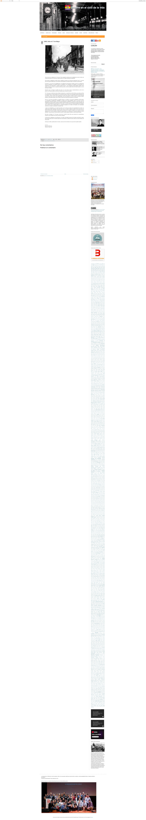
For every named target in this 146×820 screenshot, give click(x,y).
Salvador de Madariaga (101, 669)
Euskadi (101, 418)
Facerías (103, 419)
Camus (98, 350)
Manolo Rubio (94, 561)
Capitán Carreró (93, 351)
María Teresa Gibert (100, 584)
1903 (97, 264)
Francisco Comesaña (97, 435)
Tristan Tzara (100, 690)
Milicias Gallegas (95, 604)
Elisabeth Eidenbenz (94, 406)
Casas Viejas (100, 364)
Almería (92, 289)
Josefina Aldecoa (98, 515)
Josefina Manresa (93, 517)
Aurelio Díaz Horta (93, 323)
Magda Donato (100, 559)
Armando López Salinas (101, 317)
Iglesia (94, 470)
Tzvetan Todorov (93, 691)
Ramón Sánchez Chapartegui (95, 650)
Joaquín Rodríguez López (94, 488)
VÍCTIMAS (59, 32)
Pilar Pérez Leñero (96, 631)
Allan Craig (100, 288)
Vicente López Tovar (94, 698)
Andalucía (98, 298)
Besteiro (97, 336)
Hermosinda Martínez (102, 464)
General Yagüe (93, 451)
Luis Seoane (103, 557)
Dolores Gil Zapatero (101, 395)
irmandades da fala (97, 474)
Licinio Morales (93, 548)
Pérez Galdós (103, 627)
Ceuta (104, 371)
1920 (91, 266)
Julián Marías (103, 534)
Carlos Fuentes (95, 353)
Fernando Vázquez (102, 429)
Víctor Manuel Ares (102, 700)
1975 (104, 272)
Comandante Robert (99, 378)
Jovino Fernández (97, 519)
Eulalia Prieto (103, 417)
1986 (101, 273)
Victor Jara (97, 700)
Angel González (102, 300)
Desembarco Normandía (94, 391)
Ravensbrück (93, 653)
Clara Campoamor (95, 375)
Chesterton (92, 373)
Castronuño (95, 367)
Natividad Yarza (96, 608)
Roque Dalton (93, 666)
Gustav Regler (98, 460)
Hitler (100, 466)
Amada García (93, 290)
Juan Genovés (99, 525)
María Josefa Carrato (94, 580)
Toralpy (102, 688)
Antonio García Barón (97, 310)
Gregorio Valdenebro (94, 457)
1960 (91, 271)
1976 (91, 273)
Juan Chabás (95, 522)
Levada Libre (96, 545)
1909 (104, 264)
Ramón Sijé (100, 650)
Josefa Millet (93, 515)
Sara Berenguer (102, 671)
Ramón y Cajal (101, 651)
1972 (98, 272)
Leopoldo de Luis (93, 544)
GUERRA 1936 (48, 32)
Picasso (100, 629)
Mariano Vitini (93, 587)
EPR (98, 414)
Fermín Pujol (93, 426)
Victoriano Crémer (102, 701)
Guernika (103, 457)
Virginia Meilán (102, 703)
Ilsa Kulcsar (98, 472)
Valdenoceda (96, 692)
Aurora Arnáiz (98, 323)
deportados (93, 390)
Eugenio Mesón (93, 417)
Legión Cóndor (96, 541)
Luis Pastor (101, 555)
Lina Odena (97, 548)
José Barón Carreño (97, 495)
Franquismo (93, 440)
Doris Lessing (93, 397)
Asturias (97, 321)
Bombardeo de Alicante (101, 338)
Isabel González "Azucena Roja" (98, 475)
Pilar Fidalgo (95, 630)
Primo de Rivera (99, 635)
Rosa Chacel (97, 666)
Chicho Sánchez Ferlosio (98, 373)
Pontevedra (93, 633)
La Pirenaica (95, 539)
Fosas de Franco (102, 431)
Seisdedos (97, 674)
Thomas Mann (95, 686)
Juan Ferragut (93, 524)
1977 (93, 273)
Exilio (104, 418)
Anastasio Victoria (93, 298)
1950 (104, 269)
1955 (97, 270)
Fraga (92, 432)
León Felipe (93, 542)
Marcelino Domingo (102, 572)
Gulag (92, 460)
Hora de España (97, 467)
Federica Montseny (97, 421)
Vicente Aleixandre (99, 696)
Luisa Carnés (93, 558)
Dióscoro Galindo (102, 393)
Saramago (92, 672)
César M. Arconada (94, 371)
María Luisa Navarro (96, 581)
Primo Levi (92, 636)
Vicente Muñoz (100, 698)
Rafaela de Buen (93, 644)
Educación (92, 402)
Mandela (100, 560)
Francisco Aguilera (93, 434)
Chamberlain (92, 372)
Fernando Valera (96, 429)
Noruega (97, 613)
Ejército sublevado (98, 402)
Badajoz (99, 325)
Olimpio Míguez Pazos (100, 614)
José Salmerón (93, 513)
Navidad (103, 608)
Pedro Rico (97, 625)
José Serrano (97, 513)
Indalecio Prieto (102, 473)
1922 (94, 266)
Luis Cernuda (98, 553)
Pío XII (103, 631)
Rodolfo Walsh (100, 663)
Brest (100, 344)
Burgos (103, 346)
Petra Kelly (97, 628)
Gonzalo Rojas (93, 455)
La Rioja (98, 539)
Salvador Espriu (93, 670)
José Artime (92, 495)
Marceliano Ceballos (99, 571)
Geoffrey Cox (97, 451)
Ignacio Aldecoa (97, 470)
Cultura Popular (100, 388)
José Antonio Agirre (96, 494)
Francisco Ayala (99, 434)
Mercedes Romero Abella (98, 599)
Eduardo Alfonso (97, 399)
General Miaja (99, 447)
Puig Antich (98, 637)
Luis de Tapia (95, 554)
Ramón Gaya (93, 647)
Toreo (104, 688)
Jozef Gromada (102, 519)
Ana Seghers (99, 296)
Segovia (95, 674)
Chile (104, 373)
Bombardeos (103, 343)
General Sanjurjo (102, 450)
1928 (104, 266)
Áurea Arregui (101, 321)
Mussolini (98, 607)
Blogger (91, 817)
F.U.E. (95, 419)
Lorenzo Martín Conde (98, 550)
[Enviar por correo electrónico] (55, 139)
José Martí (93, 509)
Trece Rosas (99, 689)
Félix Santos (99, 425)
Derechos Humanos (98, 390)
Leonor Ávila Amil (97, 542)
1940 (100, 268)
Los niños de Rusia (95, 551)
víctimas (101, 699)
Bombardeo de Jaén (97, 341)
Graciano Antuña (102, 455)
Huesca (94, 468)
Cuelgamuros (93, 388)
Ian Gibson (103, 469)
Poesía (96, 632)
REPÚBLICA (42, 32)
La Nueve (102, 538)
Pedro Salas (101, 625)
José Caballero (98, 496)
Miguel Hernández (99, 601)
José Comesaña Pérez (101, 497)
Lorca (104, 549)
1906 (101, 264)
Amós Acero (95, 293)
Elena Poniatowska (93, 405)
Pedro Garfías (97, 623)
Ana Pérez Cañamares (101, 295)
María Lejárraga (99, 580)
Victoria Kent (97, 701)
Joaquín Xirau (100, 488)
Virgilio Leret (93, 703)
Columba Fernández (102, 377)
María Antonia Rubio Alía (96, 575)
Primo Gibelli (103, 635)
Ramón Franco (96, 646)
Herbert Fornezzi (93, 463)
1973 (100, 272)
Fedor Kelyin (97, 422)
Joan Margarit (99, 484)
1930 (93, 267)
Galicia (95, 445)
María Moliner (96, 582)
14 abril (97, 263)
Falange (92, 420)
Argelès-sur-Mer (97, 316)
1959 (104, 270)
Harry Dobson (100, 461)
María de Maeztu (100, 576)
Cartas (95, 363)
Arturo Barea (93, 319)
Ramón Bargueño (99, 645)
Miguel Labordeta (95, 602)
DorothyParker (97, 397)
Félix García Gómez (96, 423)
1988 (103, 273)
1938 (96, 268)
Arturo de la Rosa (97, 319)
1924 (97, 266)
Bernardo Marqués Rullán (101, 335)
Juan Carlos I (99, 521)
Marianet (97, 586)
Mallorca (97, 560)
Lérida (104, 544)
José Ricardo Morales (102, 512)
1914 (98, 265)
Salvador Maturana (99, 670)
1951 (91, 270)
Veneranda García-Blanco (94, 695)
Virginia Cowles (97, 703)
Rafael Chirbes (95, 641)
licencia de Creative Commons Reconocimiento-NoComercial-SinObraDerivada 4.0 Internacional (98, 210)
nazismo (92, 609)
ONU (97, 615)
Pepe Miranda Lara (98, 627)
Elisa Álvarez (98, 405)
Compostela (103, 379)
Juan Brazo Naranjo (94, 521)
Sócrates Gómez (94, 677)
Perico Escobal (93, 628)
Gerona (101, 452)
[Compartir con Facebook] (58, 139)
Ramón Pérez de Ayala (96, 649)
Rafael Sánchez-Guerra (101, 643)
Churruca (97, 374)
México (103, 599)
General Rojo (93, 450)
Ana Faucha (94, 294)
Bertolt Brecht (93, 336)
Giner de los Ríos (99, 453)
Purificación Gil (93, 638)
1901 (96, 264)
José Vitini (96, 514)
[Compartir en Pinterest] (60, 139)
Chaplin (96, 372)
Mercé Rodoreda (93, 598)
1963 (97, 271)
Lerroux (92, 545)
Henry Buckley (103, 462)
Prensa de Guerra (94, 635)
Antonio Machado (94, 312)
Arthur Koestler (95, 318)
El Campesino (103, 402)
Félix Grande (93, 424)
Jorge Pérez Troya (102, 490)
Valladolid (103, 693)
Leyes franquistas (99, 546)
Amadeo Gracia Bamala (98, 290)
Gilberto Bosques (93, 453)
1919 (104, 265)
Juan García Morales (98, 524)
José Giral (94, 501)
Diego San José (93, 392)
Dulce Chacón (100, 398)
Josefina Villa (98, 517)
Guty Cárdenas (103, 460)
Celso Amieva (98, 369)
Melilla (95, 597)
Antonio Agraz (103, 308)
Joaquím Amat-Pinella (99, 485)
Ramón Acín (94, 645)
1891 (94, 264)
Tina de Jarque (99, 686)
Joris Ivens (97, 491)
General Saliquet (97, 450)
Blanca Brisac (96, 337)
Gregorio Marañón (102, 456)
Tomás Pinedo (95, 687)
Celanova (100, 368)
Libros (103, 547)
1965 (100, 271)
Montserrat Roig (96, 606)
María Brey (92, 576)
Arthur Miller (103, 318)
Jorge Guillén (97, 490)
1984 (100, 273)
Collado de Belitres (93, 377)
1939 (98, 268)
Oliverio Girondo (94, 615)
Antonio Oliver (93, 313)
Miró (104, 604)
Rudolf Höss (103, 668)
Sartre (95, 672)
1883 (91, 264)
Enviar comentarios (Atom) (49, 175)
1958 (102, 270)
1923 (96, 266)
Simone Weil (98, 676)
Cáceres (99, 347)
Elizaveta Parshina (100, 406)
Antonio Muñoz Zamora (101, 312)
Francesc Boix (95, 432)
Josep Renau (98, 518)
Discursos (93, 394)
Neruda (98, 609)
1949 (102, 269)
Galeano (92, 445)
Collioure (98, 377)
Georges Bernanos (102, 451)
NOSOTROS (85, 32)
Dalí (91, 389)
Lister (94, 549)
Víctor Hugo (94, 700)
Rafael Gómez (97, 642)
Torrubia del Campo (94, 689)
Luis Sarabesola (99, 557)
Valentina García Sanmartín (98, 693)
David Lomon (99, 389)
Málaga (103, 559)
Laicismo (103, 539)
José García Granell (93, 500)
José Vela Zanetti (102, 513)
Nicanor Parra (95, 610)
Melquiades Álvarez (99, 597)
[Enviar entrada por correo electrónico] (53, 139)
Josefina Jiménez (102, 516)
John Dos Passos (100, 489)
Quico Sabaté (103, 638)
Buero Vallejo (97, 346)
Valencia (99, 692)
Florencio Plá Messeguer (96, 431)
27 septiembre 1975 (97, 274)
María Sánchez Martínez (99, 583)
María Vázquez (97, 585)
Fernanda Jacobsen (98, 426)
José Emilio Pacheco (102, 498)
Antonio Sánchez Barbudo (101, 314)
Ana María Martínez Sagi (99, 294)
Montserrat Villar (100, 606)
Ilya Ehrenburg (102, 472)
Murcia (96, 607)
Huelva (92, 468)
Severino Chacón (102, 674)
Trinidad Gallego (93, 690)
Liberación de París (98, 547)
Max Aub (100, 595)
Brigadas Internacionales (100, 345)
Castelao (92, 366)
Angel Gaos (98, 300)
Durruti (104, 398)
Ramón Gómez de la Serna (98, 647)
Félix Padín (95, 425)
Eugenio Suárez (98, 417)
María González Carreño (96, 578)
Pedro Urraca (95, 626)
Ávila (95, 325)
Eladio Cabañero (98, 403)
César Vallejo (100, 371)
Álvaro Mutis (98, 289)
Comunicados (93, 380)
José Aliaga (92, 493)
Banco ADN (103, 326)
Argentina (101, 316)
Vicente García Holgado (96, 697)
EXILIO (64, 32)
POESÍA (80, 32)
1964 (98, 271)
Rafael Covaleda (99, 641)
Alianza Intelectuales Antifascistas (99, 287)
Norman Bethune (93, 613)
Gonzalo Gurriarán (102, 454)
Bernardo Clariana (95, 335)
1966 (102, 271)
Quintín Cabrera (93, 639)
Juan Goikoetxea (95, 526)
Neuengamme (101, 609)
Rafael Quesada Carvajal (94, 643)
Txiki (104, 690)
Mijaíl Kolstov (100, 603)
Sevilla (97, 675)
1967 (104, 271)
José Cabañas (103, 496)
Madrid (103, 558)
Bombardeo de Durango (95, 340)
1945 (95, 269)
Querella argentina (98, 638)
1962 (95, 271)
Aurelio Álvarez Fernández (96, 322)
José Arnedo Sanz (102, 494)
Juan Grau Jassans (93, 527)
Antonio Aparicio (93, 309)
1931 (95, 267)
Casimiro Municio (102, 365)
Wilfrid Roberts (100, 704)
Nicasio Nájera (99, 610)
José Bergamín (102, 495)
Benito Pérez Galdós (97, 334)
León (104, 541)
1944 (93, 269)
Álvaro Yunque (103, 289)
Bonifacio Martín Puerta (94, 344)
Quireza (97, 639)
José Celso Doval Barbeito (94, 497)
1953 (94, 270)
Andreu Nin (101, 299)
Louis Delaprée (101, 551)
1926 (101, 266)
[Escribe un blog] (56, 139)
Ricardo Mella (93, 660)
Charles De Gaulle (100, 372)
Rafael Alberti (97, 640)
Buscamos (95, 347)
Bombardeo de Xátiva (97, 343)
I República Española (97, 469)
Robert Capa (100, 661)
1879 (104, 263)
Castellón (95, 366)
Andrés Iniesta (97, 299)
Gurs (93, 460)
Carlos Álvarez (101, 352)
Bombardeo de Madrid (96, 342)
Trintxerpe (97, 690)
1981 (98, 273)
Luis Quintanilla (101, 556)
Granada (92, 456)
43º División (102, 274)
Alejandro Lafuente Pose (96, 283)
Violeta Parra (103, 702)
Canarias (100, 350)
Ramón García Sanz (102, 646)
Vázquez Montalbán (102, 694)
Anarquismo (103, 296)
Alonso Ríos (95, 289)
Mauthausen (97, 595)
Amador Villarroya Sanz (94, 292)
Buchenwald (92, 346)
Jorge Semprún (93, 491)
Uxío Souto (92, 692)
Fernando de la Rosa (97, 427)
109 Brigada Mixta (93, 263)
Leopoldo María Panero (99, 544)
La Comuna (98, 538)
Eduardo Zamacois (102, 401)
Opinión (99, 615)
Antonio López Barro (102, 311)
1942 (104, 268)
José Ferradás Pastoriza (94, 499)
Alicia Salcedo (96, 288)
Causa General (102, 367)
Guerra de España (52, 140)
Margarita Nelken (102, 573)
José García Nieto (98, 500)
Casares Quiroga (95, 364)
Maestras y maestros (94, 559)
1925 (99, 266)
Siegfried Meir (100, 675)
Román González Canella (96, 664)
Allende (104, 288)
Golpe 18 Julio (96, 454)
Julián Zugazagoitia (100, 535)
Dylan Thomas (93, 399)
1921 (93, 266)
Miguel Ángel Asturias (94, 600)
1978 (95, 273)
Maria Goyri (101, 578)
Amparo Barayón (100, 293)
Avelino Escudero (100, 324)
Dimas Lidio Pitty (98, 392)
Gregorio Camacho (96, 456)
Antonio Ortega (97, 313)
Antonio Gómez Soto (96, 311)
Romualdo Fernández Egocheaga (100, 665)
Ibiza (91, 470)
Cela (98, 368)
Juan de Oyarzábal (95, 523)
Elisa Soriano (103, 405)
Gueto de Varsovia (98, 459)
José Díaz (97, 498)
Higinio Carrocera (99, 465)
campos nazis (93, 350)
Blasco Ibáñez (95, 338)
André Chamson (102, 298)
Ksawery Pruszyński (100, 537)
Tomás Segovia (100, 687)
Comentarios (94, 162)
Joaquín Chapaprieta (102, 486)
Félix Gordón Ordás (102, 423)
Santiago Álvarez (96, 671)
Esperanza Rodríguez (97, 416)
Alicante (92, 288)
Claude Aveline (100, 375)
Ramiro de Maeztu (100, 644)
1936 (92, 268)
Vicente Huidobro (102, 697)
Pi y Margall (96, 629)
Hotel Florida (103, 467)
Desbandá (103, 390)
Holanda (103, 466)
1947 (99, 269)
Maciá (100, 558)
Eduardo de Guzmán (96, 400)
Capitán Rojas (98, 351)
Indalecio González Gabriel (95, 473)
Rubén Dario (94, 668)
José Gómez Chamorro (99, 501)
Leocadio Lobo (101, 541)
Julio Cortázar (98, 536)
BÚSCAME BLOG (91, 32)
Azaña (97, 325)
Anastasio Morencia (102, 297)
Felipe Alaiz (101, 422)
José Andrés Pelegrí (98, 493)
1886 (93, 264)
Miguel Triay (103, 602)
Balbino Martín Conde (96, 326)
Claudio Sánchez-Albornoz (101, 376)
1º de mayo (47, 140)
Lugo (102, 552)
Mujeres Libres (93, 607)
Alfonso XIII (100, 286)
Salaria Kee (96, 669)
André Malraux (93, 299)
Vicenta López (93, 696)
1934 (102, 267)
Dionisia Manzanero (96, 393)
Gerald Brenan (93, 452)
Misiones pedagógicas (94, 605)
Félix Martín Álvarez (98, 424)
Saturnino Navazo (98, 672)
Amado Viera (103, 291)
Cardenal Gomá (96, 352)
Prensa (103, 634)
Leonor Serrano (102, 542)
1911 (93, 265)
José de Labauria (93, 498)
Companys (99, 379)
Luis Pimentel (97, 556)
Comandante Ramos (94, 378)
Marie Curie (96, 587)
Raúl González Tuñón (101, 652)
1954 (96, 270)
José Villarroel (93, 514)
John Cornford (96, 489)
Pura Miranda (103, 637)
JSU (91, 520)
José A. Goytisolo (95, 492)
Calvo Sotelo (94, 348)
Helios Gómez (94, 462)
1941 (102, 268)
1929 (91, 267)
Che (104, 372)
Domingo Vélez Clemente (101, 396)
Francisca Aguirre (96, 433)
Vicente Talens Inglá (97, 699)
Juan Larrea (103, 527)
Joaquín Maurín (98, 487)
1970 (95, 272)
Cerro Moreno (96, 370)
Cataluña (98, 367)
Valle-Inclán (92, 694)
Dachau (103, 388)
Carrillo (92, 363)
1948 (100, 269)
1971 (96, 272)
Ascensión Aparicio (93, 321)
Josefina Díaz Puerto (97, 516)
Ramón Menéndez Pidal (97, 648)
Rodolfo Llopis (96, 663)
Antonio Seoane (93, 315)
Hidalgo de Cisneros (94, 465)
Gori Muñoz (97, 455)
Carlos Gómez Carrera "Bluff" (101, 353)
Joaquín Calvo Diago (96, 486)
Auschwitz (92, 324)
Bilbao (99, 336)
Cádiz (101, 347)
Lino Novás (101, 548)
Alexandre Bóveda (93, 284)
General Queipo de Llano (101, 449)
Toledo (92, 687)
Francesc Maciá (100, 432)
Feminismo (103, 425)
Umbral (97, 691)
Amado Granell (98, 291)
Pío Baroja (100, 631)
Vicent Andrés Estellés (101, 695)
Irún (100, 474)
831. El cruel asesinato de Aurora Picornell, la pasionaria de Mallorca (101, 149)
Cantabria (103, 350)
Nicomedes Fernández (97, 612)
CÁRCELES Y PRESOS (70, 32)
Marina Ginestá (100, 587)
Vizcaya (92, 704)
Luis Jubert (97, 555)
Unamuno (99, 691)
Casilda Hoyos (98, 365)
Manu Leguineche (98, 561)
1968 (91, 272)
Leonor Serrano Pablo (94, 543)
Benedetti (92, 334)
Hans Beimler (96, 461)
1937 (45, 140)
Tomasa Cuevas (98, 688)
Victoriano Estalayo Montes (95, 702)
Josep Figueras (93, 518)
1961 (93, 271)
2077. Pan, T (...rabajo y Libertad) (99, 153)
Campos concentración (101, 349)
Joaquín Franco (93, 487)
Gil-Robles (103, 452)
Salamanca (92, 669)
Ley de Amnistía (100, 545)
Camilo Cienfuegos (99, 348)
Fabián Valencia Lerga (99, 419)
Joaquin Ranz (103, 487)
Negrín (95, 609)
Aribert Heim (95, 317)
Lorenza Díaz (93, 550)
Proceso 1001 (97, 636)
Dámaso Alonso (94, 389)
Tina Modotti (103, 686)
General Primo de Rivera (94, 449)
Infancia (92, 474)
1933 (100, 267)
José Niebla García (99, 511)
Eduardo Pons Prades (96, 401)
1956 (99, 270)
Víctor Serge (93, 701)
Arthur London (99, 318)
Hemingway (98, 462)
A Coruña (99, 275)
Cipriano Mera (101, 374)
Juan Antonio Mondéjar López (97, 520)
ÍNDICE (97, 32)
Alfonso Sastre (95, 286)
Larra (101, 540)
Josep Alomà (103, 517)
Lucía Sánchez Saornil (98, 552)
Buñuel (101, 346)
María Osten (100, 582)
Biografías (92, 337)
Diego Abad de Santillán (101, 391)
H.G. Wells (92, 461)
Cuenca (96, 388)
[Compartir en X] (57, 139)
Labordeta (100, 539)
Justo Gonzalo (95, 537)
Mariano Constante (102, 586)
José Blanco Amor (93, 496)
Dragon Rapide (95, 398)
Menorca (103, 597)
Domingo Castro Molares (94, 396)
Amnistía (92, 293)
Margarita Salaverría (99, 574)
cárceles (92, 352)
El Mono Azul (93, 403)
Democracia (103, 389)
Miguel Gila (94, 601)
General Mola (98, 448)
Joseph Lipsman (102, 518)
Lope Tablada (100, 549)
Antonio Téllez (98, 315)
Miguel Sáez (99, 602)
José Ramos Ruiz (96, 512)
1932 (98, 267)
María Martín (101, 581)
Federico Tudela (102, 421)
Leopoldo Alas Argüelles (101, 543)
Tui (102, 690)
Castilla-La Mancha (99, 366)
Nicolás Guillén (100, 611)
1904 (99, 264)
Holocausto (93, 467)
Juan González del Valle (101, 526)
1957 (101, 270)
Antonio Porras (95, 314)
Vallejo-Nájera (96, 694)
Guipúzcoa (103, 459)
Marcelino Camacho (96, 572)
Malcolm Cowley (93, 560)
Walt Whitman (96, 704)
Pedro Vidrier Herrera (100, 626)
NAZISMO (76, 32)
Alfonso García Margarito (96, 285)
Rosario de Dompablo (96, 667)
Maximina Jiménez (99, 596)
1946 (97, 269)
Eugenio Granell (102, 416)
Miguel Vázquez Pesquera (94, 603)
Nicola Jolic (95, 611)
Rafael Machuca (102, 642)
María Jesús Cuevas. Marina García (99, 579)
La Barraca (95, 538)
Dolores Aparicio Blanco (98, 394)
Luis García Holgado (100, 554)
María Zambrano (102, 585)
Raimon (97, 644)
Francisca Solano (102, 433)
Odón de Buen (94, 614)
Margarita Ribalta (93, 574)
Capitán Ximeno (102, 351)
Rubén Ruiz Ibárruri (98, 668)
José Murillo (94, 511)
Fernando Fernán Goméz (97, 428)
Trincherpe (103, 689)
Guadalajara (99, 457)
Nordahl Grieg (103, 612)
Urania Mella (103, 691)
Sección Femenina (99, 673)
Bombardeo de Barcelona (101, 339)
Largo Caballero (98, 540)
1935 (104, 267)
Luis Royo (95, 557)
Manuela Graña (93, 571)
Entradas (93, 160)
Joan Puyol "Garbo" (93, 485)
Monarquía (99, 605)
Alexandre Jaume (99, 284)
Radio (99, 639)
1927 (102, 266)
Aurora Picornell (102, 323)
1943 (91, 269)
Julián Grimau (99, 534)
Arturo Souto (95, 320)
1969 (93, 272)
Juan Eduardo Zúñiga (101, 523)
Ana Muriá (96, 295)
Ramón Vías (97, 651)
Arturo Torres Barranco (101, 320)
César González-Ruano (101, 370)
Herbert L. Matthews (98, 463)
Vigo (100, 702)
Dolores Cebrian (95, 395)
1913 (97, 265)
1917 (102, 265)
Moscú (104, 606)
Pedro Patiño (101, 624)
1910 (91, 265)
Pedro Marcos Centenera (94, 624)
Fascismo (100, 420)
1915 (100, 265)
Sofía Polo (98, 677)
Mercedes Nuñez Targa (101, 598)
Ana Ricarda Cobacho (94, 296)
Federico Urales (93, 422)
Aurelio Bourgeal (102, 322)
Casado (92, 364)
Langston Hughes (93, 540)
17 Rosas (100, 263)
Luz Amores (97, 558)
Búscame (92, 347)
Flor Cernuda (98, 430)
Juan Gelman (95, 525)
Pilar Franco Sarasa (100, 630)
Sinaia (101, 676)
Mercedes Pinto (93, 599)
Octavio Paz (100, 613)
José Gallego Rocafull (101, 499)
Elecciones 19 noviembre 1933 (100, 404)
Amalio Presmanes (102, 292)
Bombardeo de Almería (94, 339)
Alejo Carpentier (102, 283)
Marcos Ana (93, 573)
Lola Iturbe (96, 549)
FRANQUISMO (54, 32)
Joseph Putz (93, 519)
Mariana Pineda (93, 586)
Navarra (100, 608)
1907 (102, 264)
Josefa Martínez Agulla (101, 514)
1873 (102, 263)
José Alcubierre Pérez (102, 492)
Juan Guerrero (99, 527)
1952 (93, 270)
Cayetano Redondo (94, 368)
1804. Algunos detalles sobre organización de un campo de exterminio (101, 142)
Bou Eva (99, 344)
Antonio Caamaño (99, 309)
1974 (102, 272)
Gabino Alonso (95, 177)
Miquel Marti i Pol (100, 604)
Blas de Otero (101, 337)
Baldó (100, 326)
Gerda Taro (97, 452)
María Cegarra (96, 576)
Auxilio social (95, 324)
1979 (96, 273)
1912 (95, 265)
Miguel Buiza (99, 600)
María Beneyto (102, 575)
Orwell (100, 616)
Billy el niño (103, 336)
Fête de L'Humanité (93, 430)
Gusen (95, 460)
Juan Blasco (103, 520)
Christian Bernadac (93, 374)
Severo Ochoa (93, 675)
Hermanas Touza (96, 464)
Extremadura (92, 419)
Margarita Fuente (97, 573)
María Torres (95, 179)
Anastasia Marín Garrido (94, 297)
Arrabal (92, 318)
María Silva (95, 584)
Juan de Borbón (99, 522)
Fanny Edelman (96, 420)
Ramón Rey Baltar (102, 649)
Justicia (101, 536)
